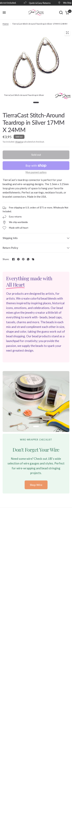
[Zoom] (67, 32)
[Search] (61, 12)
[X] (18, 259)
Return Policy (10, 247)
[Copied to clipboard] (33, 259)
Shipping (19, 141)
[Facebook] (13, 259)
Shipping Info (10, 238)
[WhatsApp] (28, 259)
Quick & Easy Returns (38, 3)
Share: (6, 259)
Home (6, 23)
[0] (66, 12)
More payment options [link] (36, 172)
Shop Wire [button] (36, 484)
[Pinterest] (23, 259)
